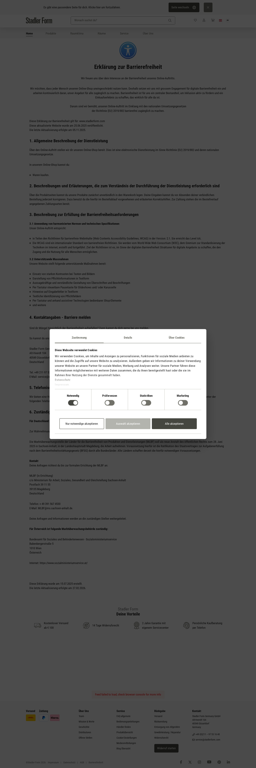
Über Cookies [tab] (177, 337)
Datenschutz (63, 380)
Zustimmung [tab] (79, 337)
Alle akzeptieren (174, 423)
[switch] (110, 403)
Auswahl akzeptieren (128, 423)
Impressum (62, 384)
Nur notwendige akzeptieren (81, 423)
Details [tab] (128, 337)
